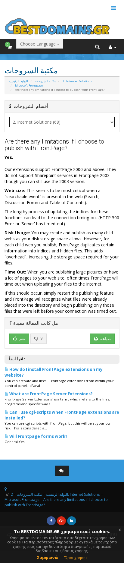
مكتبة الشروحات (45, 81)
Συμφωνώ (47, 557)
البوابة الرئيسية (18, 81)
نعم (21, 338)
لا (41, 338)
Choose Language (38, 44)
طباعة (105, 338)
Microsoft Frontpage (29, 85)
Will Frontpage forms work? (37, 436)
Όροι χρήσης (75, 557)
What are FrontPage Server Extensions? (50, 394)
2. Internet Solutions (77, 81)
